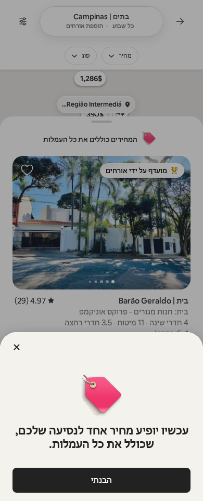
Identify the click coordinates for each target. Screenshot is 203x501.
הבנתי (101, 479)
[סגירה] (16, 347)
